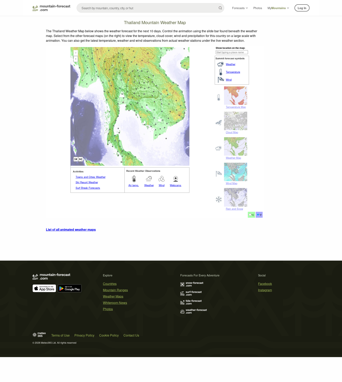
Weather (230, 64)
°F (260, 215)
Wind (229, 79)
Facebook (265, 283)
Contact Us (131, 335)
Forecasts (238, 8)
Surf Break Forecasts (88, 188)
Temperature (233, 72)
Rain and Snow (234, 209)
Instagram (265, 290)
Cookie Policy (109, 335)
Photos (257, 8)
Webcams (175, 185)
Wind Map (231, 183)
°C (252, 215)
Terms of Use (60, 335)
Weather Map (233, 158)
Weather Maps (113, 296)
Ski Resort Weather (87, 182)
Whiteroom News (115, 302)
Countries (110, 283)
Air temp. (133, 185)
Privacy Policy (84, 335)
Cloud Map (232, 132)
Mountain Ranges (115, 290)
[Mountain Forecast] (51, 8)
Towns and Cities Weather (90, 177)
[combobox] (150, 8)
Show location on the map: (230, 48)
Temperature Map (236, 107)
